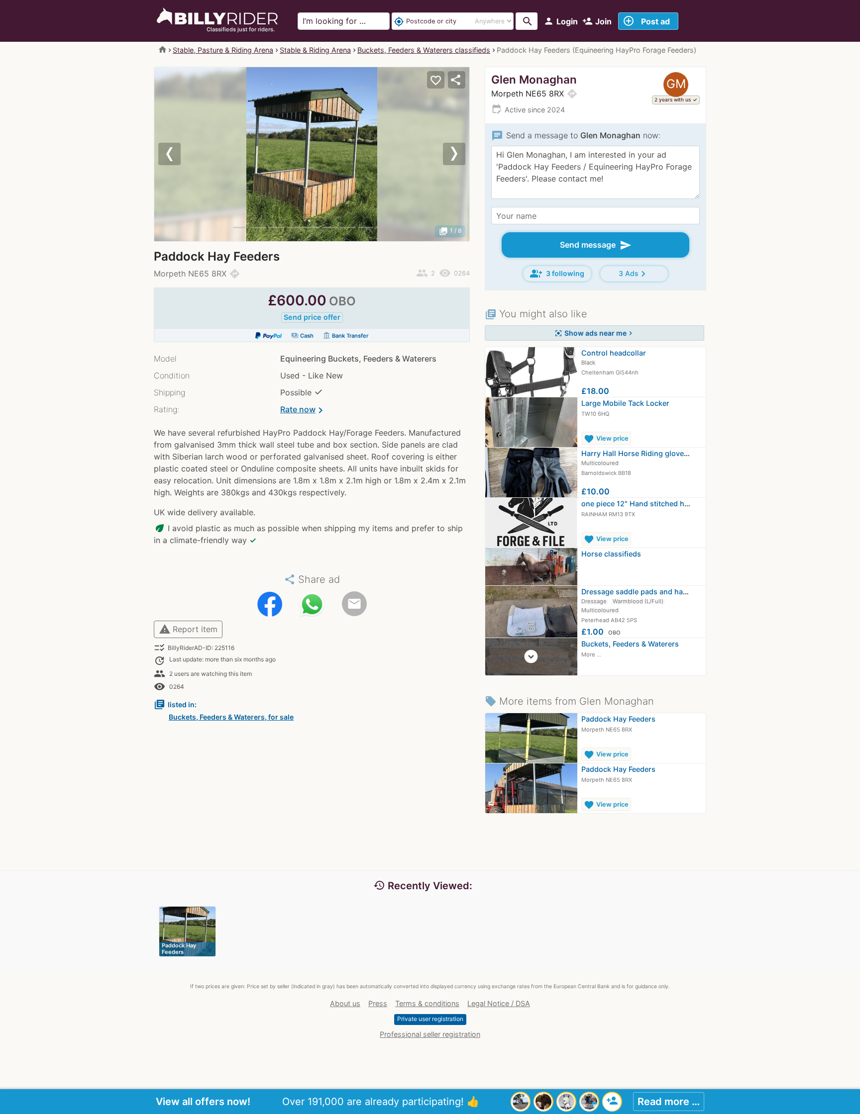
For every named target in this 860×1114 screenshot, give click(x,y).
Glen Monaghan (534, 79)
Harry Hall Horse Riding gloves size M (646, 453)
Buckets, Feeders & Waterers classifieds (423, 50)
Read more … (669, 1102)
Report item (188, 629)
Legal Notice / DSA (498, 1003)
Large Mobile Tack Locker (625, 403)
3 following (557, 273)
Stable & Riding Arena (315, 50)
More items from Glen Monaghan (569, 701)
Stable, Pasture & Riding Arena (223, 50)
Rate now (303, 410)
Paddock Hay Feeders (618, 719)
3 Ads (634, 273)
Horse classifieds (611, 554)
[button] (178, 154)
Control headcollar (613, 353)
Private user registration (430, 1018)
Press (377, 1003)
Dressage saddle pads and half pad (641, 591)
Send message (596, 245)
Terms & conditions (427, 1003)
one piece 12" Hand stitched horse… (643, 503)
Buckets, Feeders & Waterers (630, 644)
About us (345, 1003)
